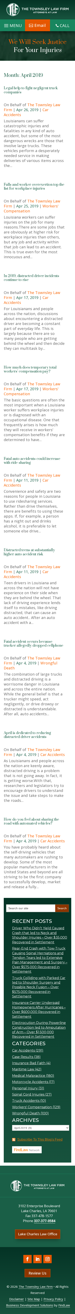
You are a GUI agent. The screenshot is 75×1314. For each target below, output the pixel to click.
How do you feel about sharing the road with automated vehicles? (31, 821)
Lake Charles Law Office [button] (37, 1234)
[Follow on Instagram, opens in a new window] (47, 1259)
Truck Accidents (25, 1101)
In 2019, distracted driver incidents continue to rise (31, 278)
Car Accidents (52, 754)
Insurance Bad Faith (28, 1063)
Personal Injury (25, 1088)
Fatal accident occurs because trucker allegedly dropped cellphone (33, 643)
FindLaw (64, 1305)
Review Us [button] (37, 1273)
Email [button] (40, 25)
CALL (65, 25)
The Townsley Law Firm (36, 1286)
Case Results (22, 1057)
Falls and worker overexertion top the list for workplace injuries (34, 186)
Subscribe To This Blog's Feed (39, 1139)
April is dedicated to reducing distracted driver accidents (27, 735)
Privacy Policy (53, 1299)
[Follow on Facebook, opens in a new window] (27, 1259)
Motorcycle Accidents (30, 1082)
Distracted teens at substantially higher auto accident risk (29, 552)
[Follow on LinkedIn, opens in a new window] (37, 1259)
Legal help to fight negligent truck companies (31, 90)
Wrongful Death (26, 1113)
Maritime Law (23, 1069)
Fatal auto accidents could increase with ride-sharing (32, 461)
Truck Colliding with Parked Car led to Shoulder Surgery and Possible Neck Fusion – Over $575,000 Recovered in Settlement (38, 987)
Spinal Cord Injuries (28, 1094)
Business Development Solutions (29, 1305)
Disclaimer (16, 1299)
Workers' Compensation (32, 1107)
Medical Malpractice (28, 1076)
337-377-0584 (44, 1221)
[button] (71, 1284)
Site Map (34, 1299)
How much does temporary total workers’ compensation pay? (30, 369)
